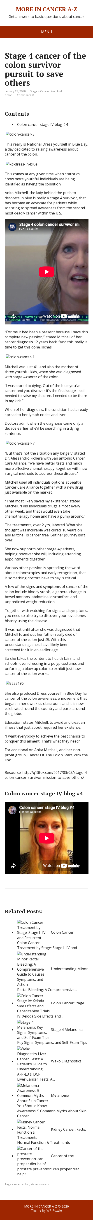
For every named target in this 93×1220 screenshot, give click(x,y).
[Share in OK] (31, 903)
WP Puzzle (54, 1210)
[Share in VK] (20, 903)
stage (34, 1184)
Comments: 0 (25, 95)
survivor (44, 1184)
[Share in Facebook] (9, 903)
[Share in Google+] (43, 903)
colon (25, 1184)
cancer (16, 1184)
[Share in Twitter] (54, 903)
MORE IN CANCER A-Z (46, 9)
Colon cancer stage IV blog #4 (42, 124)
